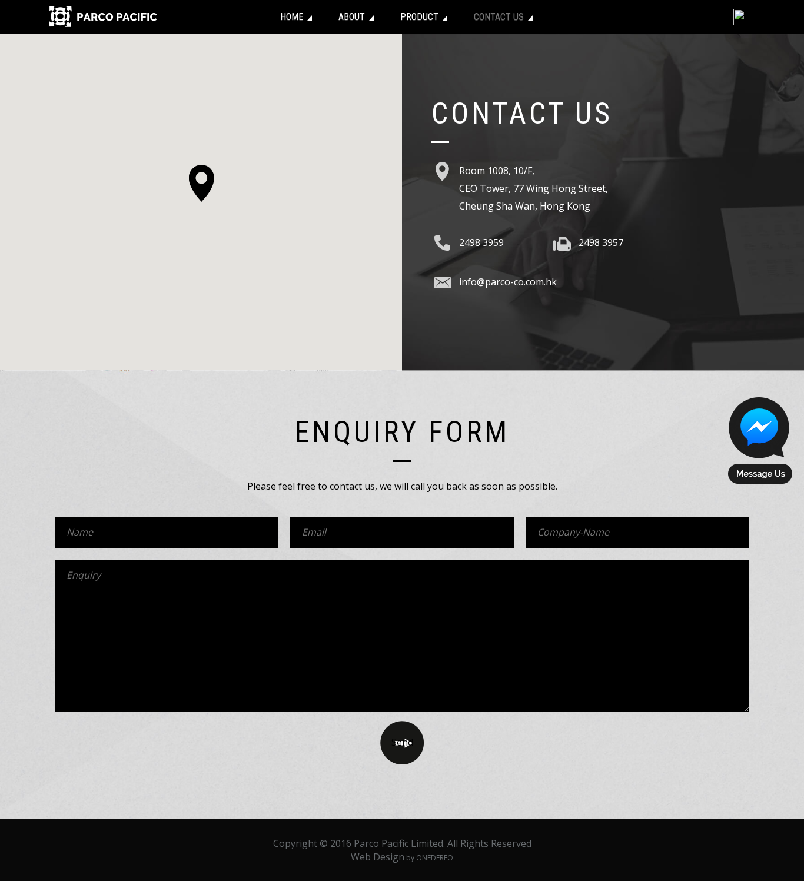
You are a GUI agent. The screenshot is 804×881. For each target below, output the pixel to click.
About (351, 17)
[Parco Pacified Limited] (108, 16)
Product (419, 17)
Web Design (377, 856)
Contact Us (499, 17)
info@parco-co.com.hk (508, 281)
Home (291, 17)
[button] (201, 183)
